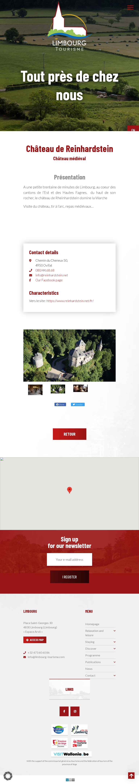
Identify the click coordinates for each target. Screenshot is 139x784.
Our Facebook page (49, 280)
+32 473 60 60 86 (38, 652)
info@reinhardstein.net (51, 275)
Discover (90, 648)
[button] (69, 490)
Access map (37, 639)
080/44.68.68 (44, 270)
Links (69, 689)
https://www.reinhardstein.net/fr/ (70, 301)
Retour (69, 434)
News (88, 668)
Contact (90, 675)
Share (61, 404)
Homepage (92, 624)
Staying (89, 641)
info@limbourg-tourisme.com (46, 657)
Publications (93, 662)
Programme (92, 655)
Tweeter (79, 404)
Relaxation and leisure (94, 633)
